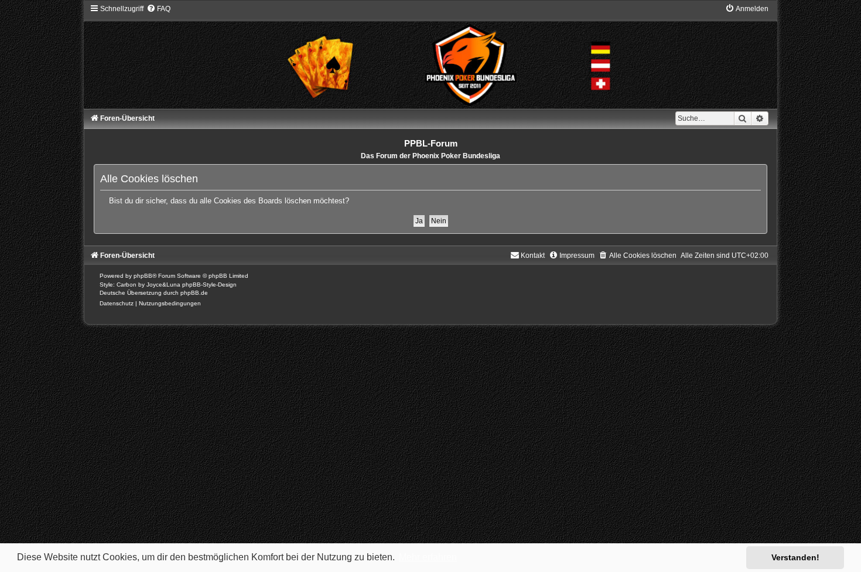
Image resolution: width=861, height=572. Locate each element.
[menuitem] (158, 9)
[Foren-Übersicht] (430, 56)
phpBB (143, 276)
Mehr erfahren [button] (428, 557)
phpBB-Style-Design (209, 284)
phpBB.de (194, 293)
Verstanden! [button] (795, 557)
